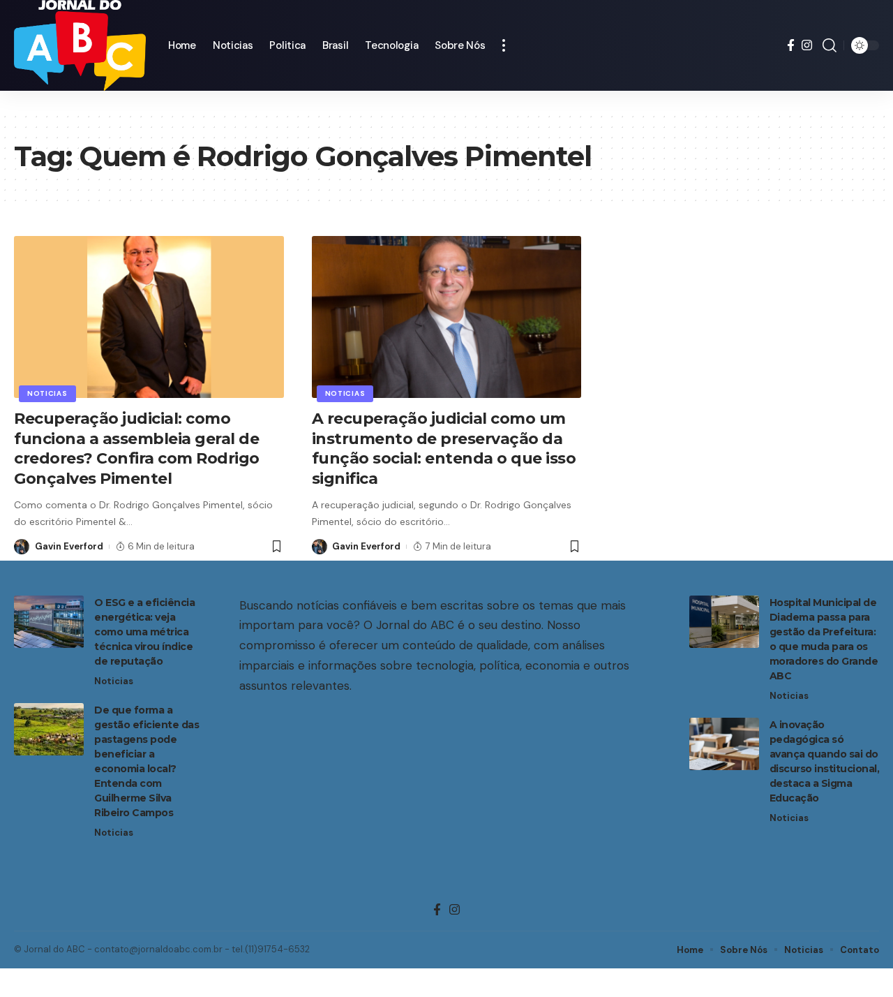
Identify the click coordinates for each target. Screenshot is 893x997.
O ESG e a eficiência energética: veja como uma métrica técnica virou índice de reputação (144, 631)
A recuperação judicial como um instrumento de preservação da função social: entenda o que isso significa (444, 448)
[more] (503, 45)
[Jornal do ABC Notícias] (80, 45)
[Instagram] (807, 46)
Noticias (47, 393)
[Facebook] (790, 46)
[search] (829, 45)
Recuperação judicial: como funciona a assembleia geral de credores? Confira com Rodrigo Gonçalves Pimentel (137, 448)
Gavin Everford (69, 546)
